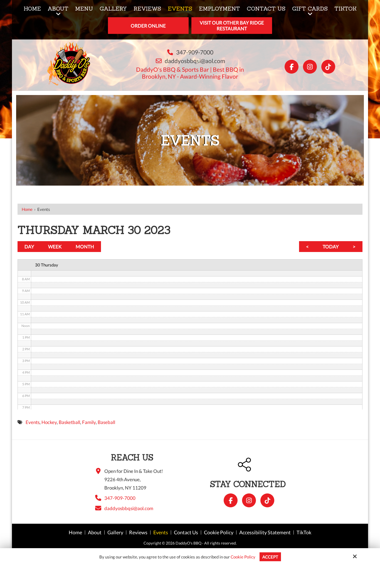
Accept (270, 556)
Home (27, 209)
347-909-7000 (194, 52)
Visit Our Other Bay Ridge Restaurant (232, 25)
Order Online (148, 26)
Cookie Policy (243, 556)
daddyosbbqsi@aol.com (195, 60)
